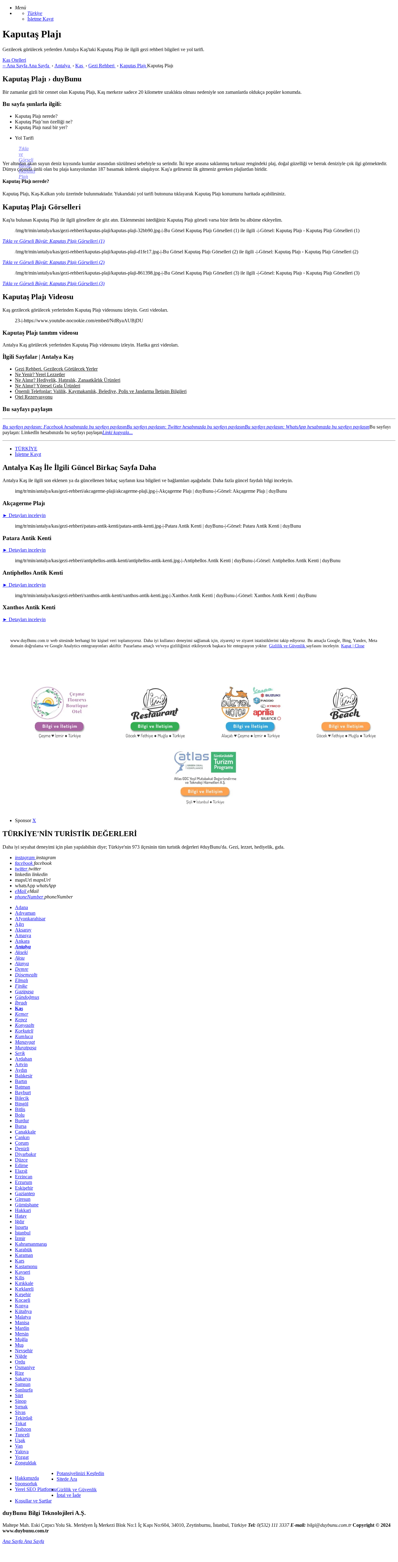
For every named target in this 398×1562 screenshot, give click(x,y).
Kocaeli (22, 1300)
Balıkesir (23, 1075)
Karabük (23, 1249)
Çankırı (22, 1137)
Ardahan (23, 1058)
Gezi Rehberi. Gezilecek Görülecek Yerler (56, 368)
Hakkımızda (27, 1478)
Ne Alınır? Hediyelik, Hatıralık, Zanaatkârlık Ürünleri (67, 380)
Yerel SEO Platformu (36, 1489)
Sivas (20, 1412)
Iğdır (19, 1221)
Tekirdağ (23, 1418)
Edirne (21, 1165)
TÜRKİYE (26, 448)
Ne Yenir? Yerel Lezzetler (40, 374)
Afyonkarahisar (30, 918)
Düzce (21, 1159)
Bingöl (21, 1103)
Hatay (21, 1216)
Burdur (22, 1120)
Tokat (20, 1423)
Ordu (20, 1361)
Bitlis (20, 1109)
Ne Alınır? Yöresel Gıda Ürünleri (47, 385)
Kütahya (23, 1311)
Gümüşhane (27, 1204)
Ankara (22, 941)
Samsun (22, 1384)
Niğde (21, 1356)
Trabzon (23, 1429)
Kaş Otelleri (14, 60)
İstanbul (22, 1232)
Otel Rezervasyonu (34, 397)
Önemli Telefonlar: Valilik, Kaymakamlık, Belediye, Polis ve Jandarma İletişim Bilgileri (101, 391)
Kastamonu (26, 1266)
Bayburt (23, 1092)
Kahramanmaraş (31, 1244)
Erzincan (23, 1176)
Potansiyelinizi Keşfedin (80, 1473)
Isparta (21, 1227)
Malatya (23, 1317)
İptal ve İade (69, 1495)
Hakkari (23, 1210)
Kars (19, 1260)
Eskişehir (24, 1188)
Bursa (20, 1126)
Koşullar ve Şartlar (33, 1500)
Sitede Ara (67, 1479)
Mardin (22, 1328)
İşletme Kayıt (40, 19)
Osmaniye (25, 1367)
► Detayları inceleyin (24, 515)
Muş (19, 1345)
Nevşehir (24, 1350)
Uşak (20, 1440)
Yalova (22, 1451)
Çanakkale (25, 1131)
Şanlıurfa (24, 1389)
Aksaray (23, 929)
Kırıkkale (24, 1283)
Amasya (23, 935)
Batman (22, 1087)
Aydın (21, 1070)
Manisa (22, 1322)
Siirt (19, 1395)
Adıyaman (25, 913)
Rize (19, 1373)
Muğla (21, 1339)
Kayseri (22, 1272)
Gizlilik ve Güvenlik (77, 1489)
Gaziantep (25, 1193)
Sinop (20, 1401)
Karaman (24, 1255)
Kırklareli (24, 1288)
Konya (21, 1305)
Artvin (21, 1064)
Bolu (20, 1115)
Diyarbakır (25, 1154)
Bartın (21, 1081)
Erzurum (23, 1182)
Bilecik (22, 1098)
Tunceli (22, 1434)
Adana (21, 907)
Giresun (22, 1199)
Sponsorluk (26, 1483)
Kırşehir (23, 1294)
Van (19, 1446)
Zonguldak (25, 1462)
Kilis (19, 1277)
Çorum (22, 1143)
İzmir (20, 1238)
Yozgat (22, 1457)
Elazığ (21, 1171)
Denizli (22, 1148)
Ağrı (19, 924)
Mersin (22, 1333)
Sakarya (23, 1378)
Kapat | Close (352, 645)
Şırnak (21, 1406)
